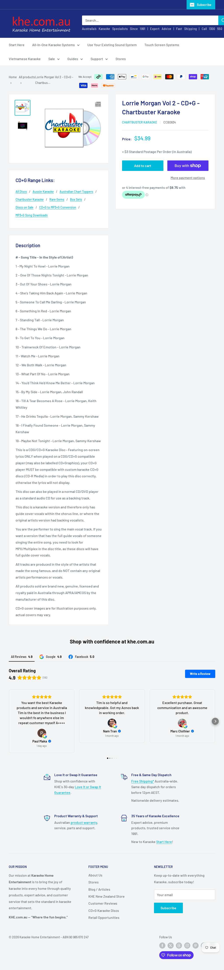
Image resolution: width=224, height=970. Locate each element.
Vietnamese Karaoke (25, 59)
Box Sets (76, 199)
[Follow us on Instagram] (187, 945)
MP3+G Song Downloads (32, 215)
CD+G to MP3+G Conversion (57, 207)
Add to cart (142, 165)
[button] (8, 721)
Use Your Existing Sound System (112, 45)
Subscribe (204, 5)
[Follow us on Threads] (179, 945)
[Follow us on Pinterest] (195, 945)
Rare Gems (56, 199)
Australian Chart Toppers (76, 191)
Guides (72, 59)
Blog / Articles (99, 889)
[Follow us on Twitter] (171, 945)
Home (13, 77)
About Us (95, 875)
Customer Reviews (102, 903)
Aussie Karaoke (43, 191)
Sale (51, 59)
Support (97, 59)
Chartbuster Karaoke (139, 122)
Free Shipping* (142, 781)
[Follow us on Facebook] (162, 945)
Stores (121, 59)
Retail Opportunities (103, 917)
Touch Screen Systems (161, 45)
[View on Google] (41, 733)
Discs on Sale (24, 207)
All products (27, 77)
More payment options (188, 178)
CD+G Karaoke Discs (103, 910)
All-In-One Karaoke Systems (53, 45)
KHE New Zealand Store (106, 896)
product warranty (84, 822)
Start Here (16, 45)
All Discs (21, 191)
